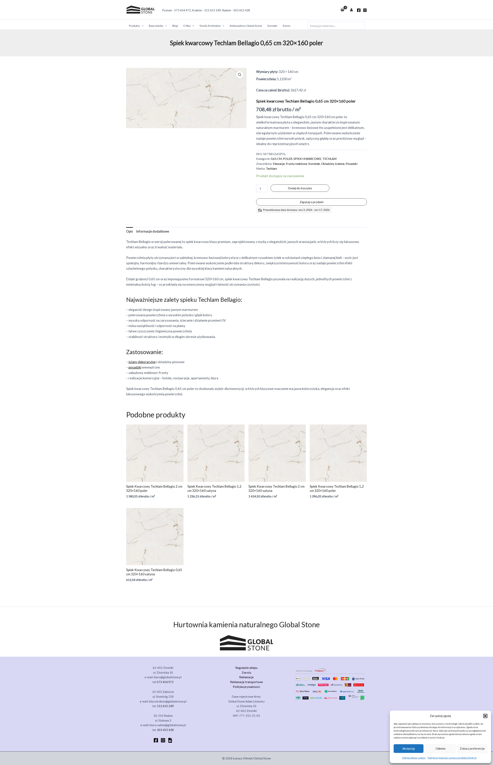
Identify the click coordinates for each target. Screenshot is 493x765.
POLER (287, 158)
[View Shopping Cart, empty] (342, 9)
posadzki (134, 367)
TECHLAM (329, 158)
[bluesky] (170, 740)
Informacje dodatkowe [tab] (152, 231)
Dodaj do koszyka (300, 188)
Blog (175, 25)
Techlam (271, 168)
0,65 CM (276, 158)
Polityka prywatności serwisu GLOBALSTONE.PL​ (452, 757)
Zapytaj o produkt (312, 202)
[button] (485, 716)
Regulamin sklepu (246, 667)
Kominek (314, 163)
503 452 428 (241, 10)
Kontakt (272, 25)
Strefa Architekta (210, 25)
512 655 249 (212, 10)
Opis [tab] (129, 231)
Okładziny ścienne (333, 163)
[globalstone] (359, 10)
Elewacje (279, 163)
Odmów (440, 748)
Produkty (134, 25)
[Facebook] (155, 740)
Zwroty (246, 672)
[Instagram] (365, 10)
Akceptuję (408, 748)
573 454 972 (182, 10)
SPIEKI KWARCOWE (307, 158)
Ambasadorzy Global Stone (246, 25)
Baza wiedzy (156, 25)
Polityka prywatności (246, 686)
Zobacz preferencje (472, 748)
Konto (286, 25)
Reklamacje (246, 677)
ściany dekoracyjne (142, 362)
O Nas (187, 25)
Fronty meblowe (296, 163)
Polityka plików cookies (414, 757)
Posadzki (351, 163)
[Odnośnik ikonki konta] (351, 9)
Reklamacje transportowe (246, 682)
